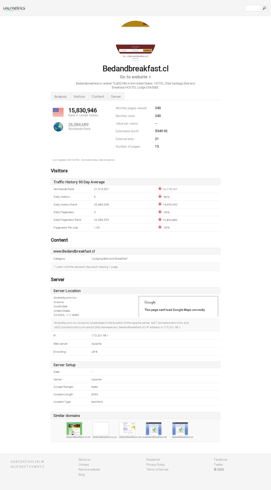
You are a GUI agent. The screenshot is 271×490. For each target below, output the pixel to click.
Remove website (89, 469)
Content (98, 96)
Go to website (134, 76)
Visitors (79, 96)
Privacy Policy (155, 464)
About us (84, 459)
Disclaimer (153, 459)
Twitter (218, 464)
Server (116, 96)
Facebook (220, 459)
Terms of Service (157, 469)
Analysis (60, 96)
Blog (82, 474)
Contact (84, 464)
